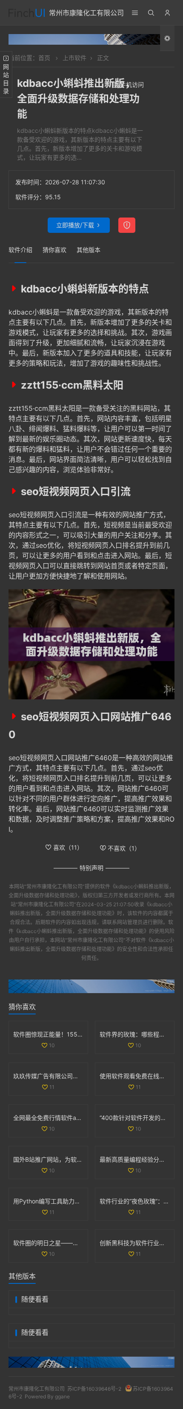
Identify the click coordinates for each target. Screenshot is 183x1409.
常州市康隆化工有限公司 (86, 13)
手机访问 (132, 84)
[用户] (167, 13)
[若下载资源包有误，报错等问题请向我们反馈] (126, 225)
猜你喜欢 (54, 249)
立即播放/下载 (75, 225)
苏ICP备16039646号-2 (94, 1389)
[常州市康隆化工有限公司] (27, 13)
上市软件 (74, 57)
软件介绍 (20, 249)
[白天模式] (167, 39)
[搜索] (151, 13)
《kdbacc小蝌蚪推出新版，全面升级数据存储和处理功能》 (81, 931)
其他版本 (88, 249)
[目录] (135, 13)
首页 (44, 57)
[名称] (91, 39)
